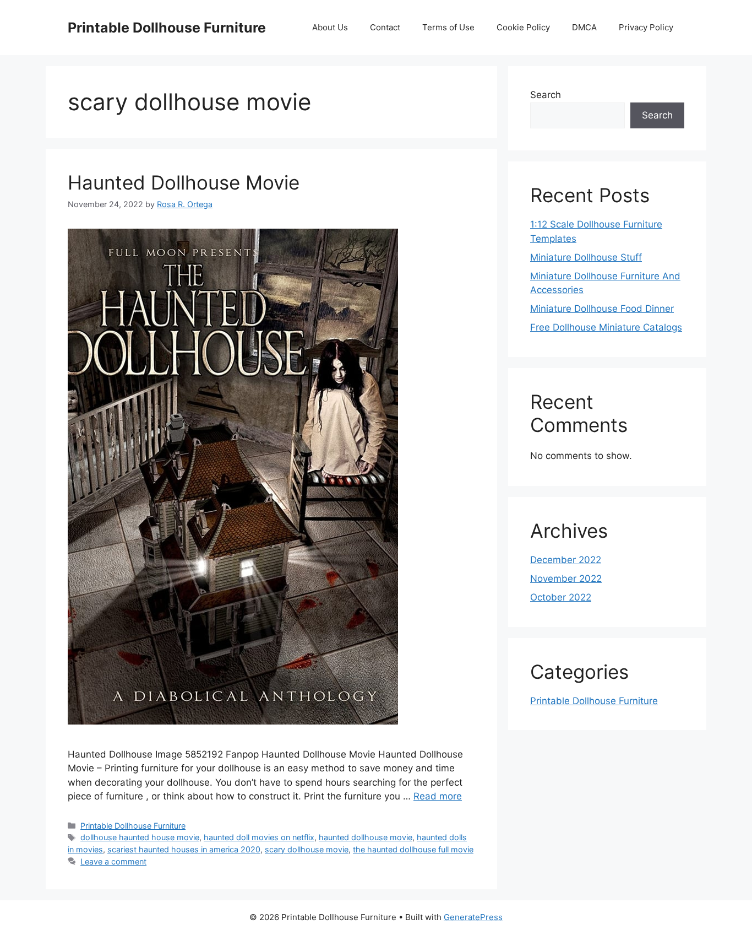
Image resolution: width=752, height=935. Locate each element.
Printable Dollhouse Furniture (167, 27)
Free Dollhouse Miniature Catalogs (606, 327)
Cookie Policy (523, 27)
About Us (330, 27)
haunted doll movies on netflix (259, 837)
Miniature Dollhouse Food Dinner (602, 308)
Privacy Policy (646, 27)
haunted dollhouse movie (365, 837)
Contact (385, 27)
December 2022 (565, 559)
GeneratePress (473, 917)
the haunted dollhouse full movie (413, 849)
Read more (437, 796)
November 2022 (566, 578)
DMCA (584, 27)
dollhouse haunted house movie (139, 837)
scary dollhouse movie (306, 849)
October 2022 (560, 597)
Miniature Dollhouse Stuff (586, 257)
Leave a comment (113, 861)
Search (545, 94)
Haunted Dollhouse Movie (183, 182)
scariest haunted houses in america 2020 (183, 849)
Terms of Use (448, 27)
